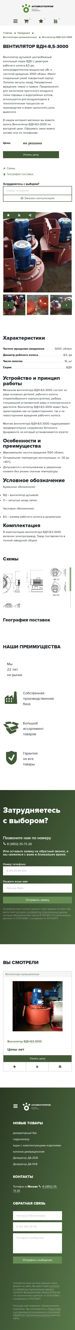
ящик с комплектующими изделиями (37, 1145)
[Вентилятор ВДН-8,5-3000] (37, 252)
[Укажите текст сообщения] (37, 1244)
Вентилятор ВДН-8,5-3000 (24, 1041)
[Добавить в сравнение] (19, 215)
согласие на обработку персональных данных (41, 912)
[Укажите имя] (37, 1215)
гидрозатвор (21, 1139)
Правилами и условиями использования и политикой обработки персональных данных (37, 1312)
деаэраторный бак (25, 1133)
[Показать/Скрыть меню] (15, 21)
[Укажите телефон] (37, 1226)
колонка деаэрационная (28, 1151)
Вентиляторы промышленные (22, 974)
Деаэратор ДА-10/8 (25, 1164)
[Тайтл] (8, 305)
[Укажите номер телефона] (37, 190)
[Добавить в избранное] (8, 215)
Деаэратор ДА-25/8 (25, 1158)
